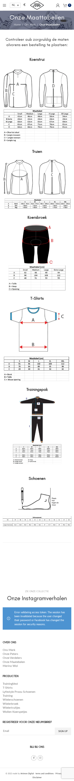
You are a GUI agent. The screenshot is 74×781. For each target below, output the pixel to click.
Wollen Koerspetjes (15, 711)
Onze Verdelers (12, 657)
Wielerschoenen (13, 699)
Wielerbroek (10, 703)
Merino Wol (10, 666)
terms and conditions (45, 774)
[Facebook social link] (33, 758)
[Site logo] (37, 5)
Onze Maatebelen (14, 662)
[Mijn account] (57, 5)
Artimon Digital (27, 774)
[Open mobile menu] (4, 5)
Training (8, 695)
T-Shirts (8, 687)
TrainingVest (10, 683)
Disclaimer (37, 777)
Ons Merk (30, 25)
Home (17, 25)
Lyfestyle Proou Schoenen (19, 691)
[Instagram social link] (40, 758)
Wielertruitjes (11, 707)
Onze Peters (10, 654)
